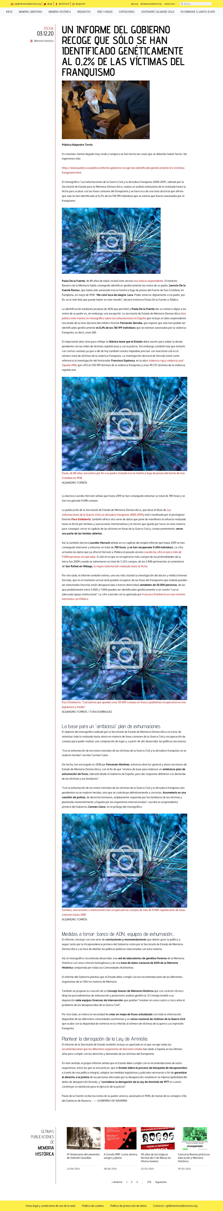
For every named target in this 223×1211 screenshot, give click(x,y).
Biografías (84, 11)
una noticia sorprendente (148, 280)
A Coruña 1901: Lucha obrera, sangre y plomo (121, 1156)
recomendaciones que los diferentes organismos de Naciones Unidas (102, 1049)
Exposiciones (127, 11)
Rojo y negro (104, 11)
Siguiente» (161, 1182)
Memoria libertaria (30, 11)
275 (149, 1182)
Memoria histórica (60, 11)
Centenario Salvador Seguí (157, 11)
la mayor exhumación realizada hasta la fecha (120, 566)
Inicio (9, 11)
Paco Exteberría (81, 519)
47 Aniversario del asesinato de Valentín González (83, 1156)
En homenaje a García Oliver (198, 11)
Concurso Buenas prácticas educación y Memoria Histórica (194, 1158)
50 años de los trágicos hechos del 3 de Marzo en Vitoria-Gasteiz (156, 1158)
